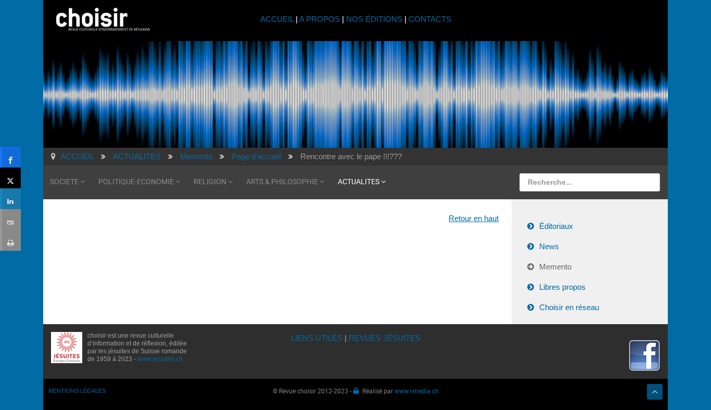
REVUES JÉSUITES (385, 338)
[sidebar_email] (10, 219)
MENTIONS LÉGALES (77, 391)
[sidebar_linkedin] (10, 198)
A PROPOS (319, 19)
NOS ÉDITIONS (374, 19)
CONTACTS (430, 19)
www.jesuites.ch (160, 359)
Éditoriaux (556, 226)
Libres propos (562, 287)
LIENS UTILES (316, 338)
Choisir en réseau (569, 307)
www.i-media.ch (417, 391)
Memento (555, 266)
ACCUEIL (278, 19)
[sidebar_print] (10, 240)
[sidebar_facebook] (10, 157)
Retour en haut (474, 218)
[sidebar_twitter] (10, 178)
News (549, 246)
